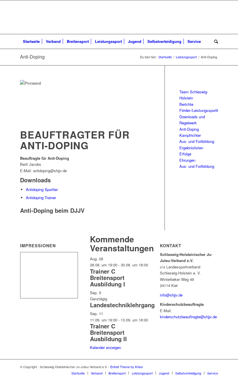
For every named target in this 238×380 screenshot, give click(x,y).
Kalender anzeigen (105, 347)
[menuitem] (31, 41)
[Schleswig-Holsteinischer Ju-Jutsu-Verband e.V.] (119, 17)
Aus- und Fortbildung (196, 141)
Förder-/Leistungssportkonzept (204, 110)
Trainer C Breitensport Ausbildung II (108, 332)
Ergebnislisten (191, 147)
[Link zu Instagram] (213, 366)
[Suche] (214, 41)
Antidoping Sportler (42, 189)
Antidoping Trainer (41, 197)
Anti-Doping (32, 56)
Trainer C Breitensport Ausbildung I (107, 277)
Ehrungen (187, 160)
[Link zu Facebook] (205, 366)
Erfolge (185, 154)
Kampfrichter (190, 135)
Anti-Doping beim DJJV (52, 210)
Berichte (186, 104)
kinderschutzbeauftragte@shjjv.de (188, 316)
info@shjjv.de (171, 295)
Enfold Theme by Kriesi (126, 366)
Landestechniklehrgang (122, 305)
